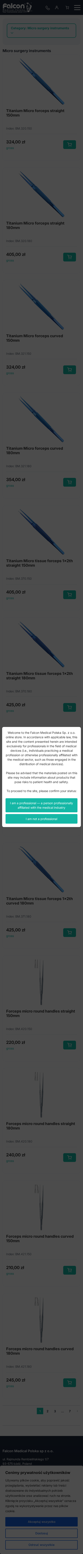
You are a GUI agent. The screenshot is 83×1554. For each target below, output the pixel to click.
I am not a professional (41, 819)
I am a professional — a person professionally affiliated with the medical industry (41, 805)
